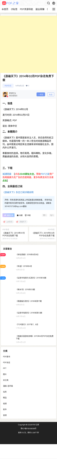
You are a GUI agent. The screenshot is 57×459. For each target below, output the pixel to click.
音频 (5, 415)
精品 (5, 397)
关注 (41, 95)
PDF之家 (45, 174)
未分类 (5, 380)
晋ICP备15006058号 (28, 428)
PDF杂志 (8, 86)
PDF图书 (6, 356)
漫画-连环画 (8, 386)
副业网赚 (40, 9)
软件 (5, 409)
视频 (5, 403)
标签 (15, 9)
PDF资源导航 (26, 9)
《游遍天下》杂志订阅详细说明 (17, 192)
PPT (4, 368)
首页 (6, 9)
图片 (5, 374)
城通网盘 (7, 174)
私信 (50, 95)
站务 (5, 392)
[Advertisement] (28, 44)
